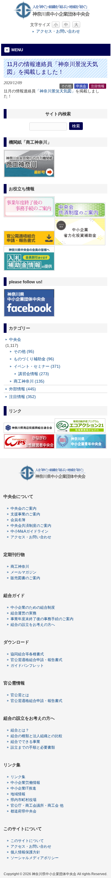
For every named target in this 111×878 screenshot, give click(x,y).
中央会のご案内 (23, 508)
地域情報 (18, 794)
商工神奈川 (20, 566)
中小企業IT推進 (23, 788)
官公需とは (20, 695)
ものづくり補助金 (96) (34, 359)
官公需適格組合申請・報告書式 (36, 660)
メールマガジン (23, 572)
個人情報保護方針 (25, 852)
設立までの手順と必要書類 (33, 747)
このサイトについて (27, 841)
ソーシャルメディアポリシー (35, 858)
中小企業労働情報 (25, 782)
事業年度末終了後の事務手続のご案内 (42, 619)
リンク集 (18, 777)
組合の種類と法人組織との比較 (36, 736)
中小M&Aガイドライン (29, 531)
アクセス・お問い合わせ (58, 31)
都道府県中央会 (23, 811)
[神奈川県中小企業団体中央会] (55, 18)
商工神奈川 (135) (29, 381)
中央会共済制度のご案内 (31, 525)
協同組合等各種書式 (27, 654)
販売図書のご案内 (25, 578)
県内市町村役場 (23, 800)
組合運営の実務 (23, 613)
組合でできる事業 (25, 741)
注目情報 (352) (22, 396)
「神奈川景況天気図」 (55, 91)
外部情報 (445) (22, 389)
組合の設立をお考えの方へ (33, 624)
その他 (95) (24, 351)
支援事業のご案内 (25, 514)
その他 (66, 86)
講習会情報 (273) (33, 373)
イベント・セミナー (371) (37, 366)
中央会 (81, 86)
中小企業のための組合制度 (33, 607)
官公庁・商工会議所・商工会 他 (37, 805)
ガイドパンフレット (27, 665)
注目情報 (97, 86)
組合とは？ (20, 730)
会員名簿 (18, 520)
